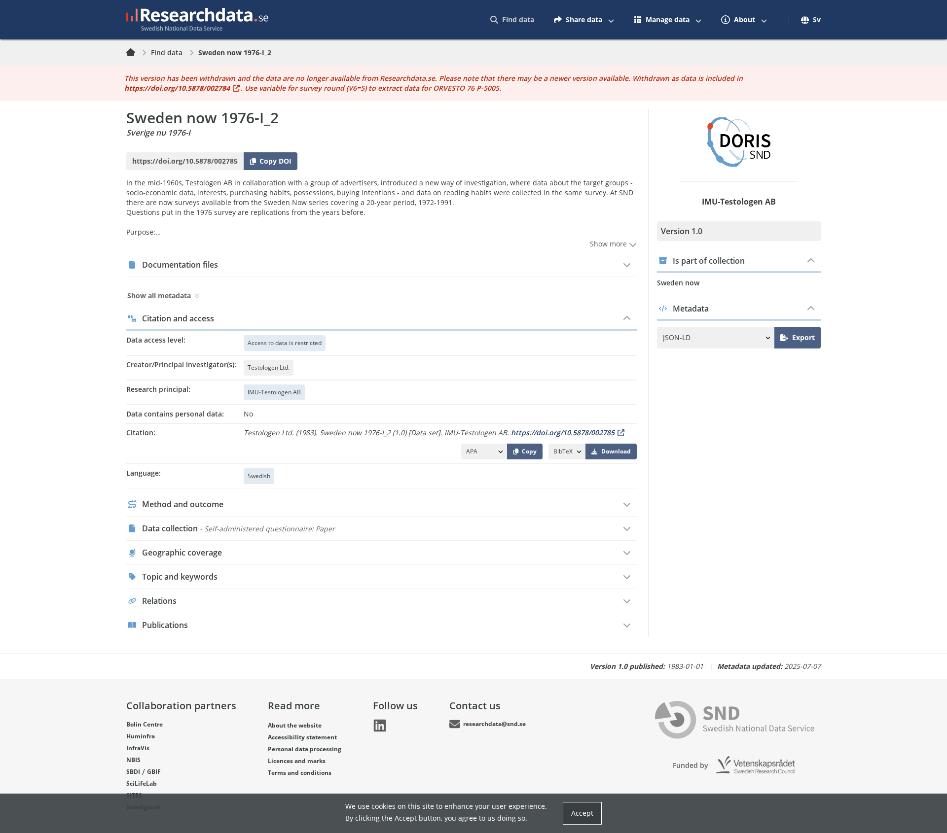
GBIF (154, 771)
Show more (609, 243)
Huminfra (140, 736)
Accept (582, 813)
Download (616, 451)
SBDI (133, 771)
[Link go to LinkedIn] (380, 725)
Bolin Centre (144, 724)
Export (803, 337)
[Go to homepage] (197, 19)
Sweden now (678, 282)
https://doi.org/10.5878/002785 (563, 432)
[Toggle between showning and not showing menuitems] (611, 20)
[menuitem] (512, 19)
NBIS (133, 760)
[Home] (136, 53)
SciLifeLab (141, 783)
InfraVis (137, 748)
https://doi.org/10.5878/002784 (177, 88)
